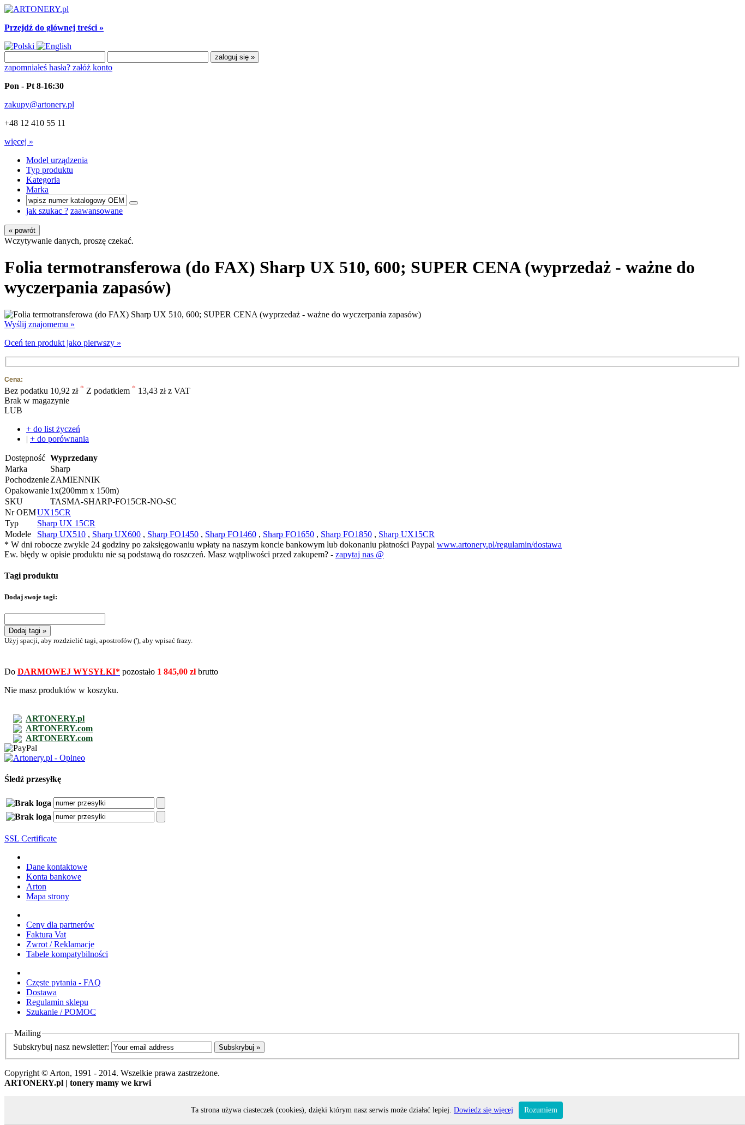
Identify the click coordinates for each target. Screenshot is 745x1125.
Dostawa (41, 992)
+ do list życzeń (53, 429)
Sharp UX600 (116, 534)
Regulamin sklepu (57, 1002)
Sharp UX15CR (406, 534)
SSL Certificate (30, 838)
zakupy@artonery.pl (39, 104)
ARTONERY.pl (55, 718)
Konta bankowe (53, 876)
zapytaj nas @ (359, 554)
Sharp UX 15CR (66, 523)
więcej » (18, 141)
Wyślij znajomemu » (39, 324)
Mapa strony (47, 896)
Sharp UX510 (61, 534)
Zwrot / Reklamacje (60, 944)
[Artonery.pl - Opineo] (44, 757)
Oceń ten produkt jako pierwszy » (62, 342)
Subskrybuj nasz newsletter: (61, 1046)
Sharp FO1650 (288, 534)
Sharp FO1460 (230, 534)
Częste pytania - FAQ (63, 982)
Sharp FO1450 (173, 534)
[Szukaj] (133, 202)
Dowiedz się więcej (483, 1110)
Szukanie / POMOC (61, 1011)
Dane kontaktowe (56, 866)
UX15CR (54, 512)
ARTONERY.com (59, 728)
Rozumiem (540, 1110)
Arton (36, 886)
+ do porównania (59, 438)
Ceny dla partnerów (60, 924)
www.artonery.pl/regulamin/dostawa (499, 544)
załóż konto (92, 67)
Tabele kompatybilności (67, 954)
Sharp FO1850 (346, 534)
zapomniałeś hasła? (38, 67)
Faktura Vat (46, 934)
